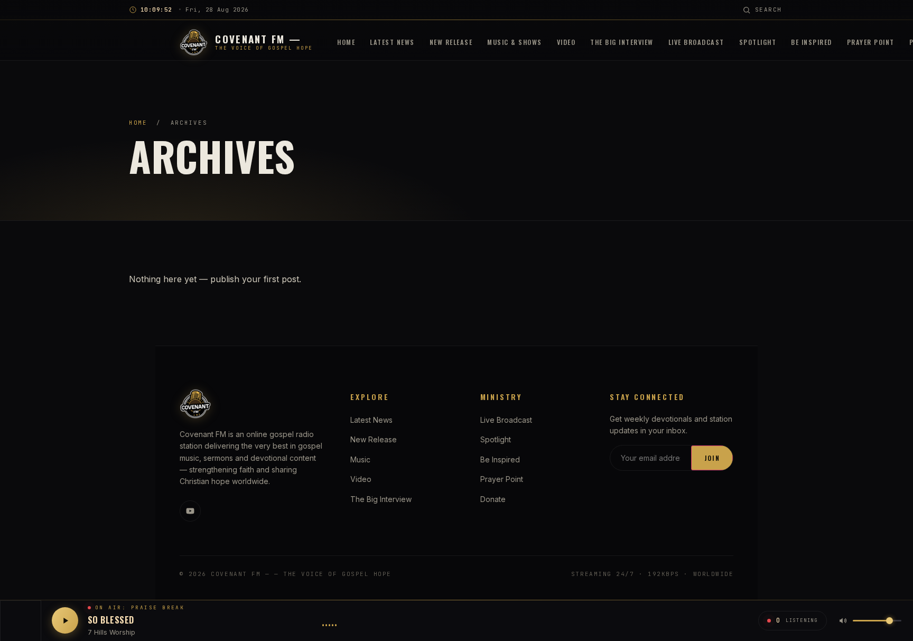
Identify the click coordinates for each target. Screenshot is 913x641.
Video (566, 42)
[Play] (65, 620)
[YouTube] (190, 511)
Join (712, 457)
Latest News (392, 42)
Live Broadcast (696, 42)
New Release (451, 42)
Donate (493, 499)
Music (360, 459)
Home (346, 42)
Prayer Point (871, 42)
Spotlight (758, 42)
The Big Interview (622, 42)
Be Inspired (811, 42)
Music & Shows (514, 42)
